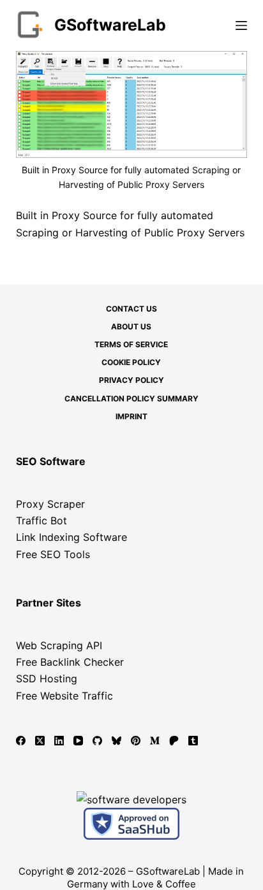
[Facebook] (21, 740)
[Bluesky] (116, 740)
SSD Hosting (46, 678)
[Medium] (155, 740)
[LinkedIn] (59, 740)
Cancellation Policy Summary (131, 398)
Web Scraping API (59, 645)
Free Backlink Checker (70, 662)
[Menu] (241, 25)
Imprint (131, 416)
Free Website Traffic (64, 695)
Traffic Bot (41, 520)
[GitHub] (97, 740)
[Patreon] (174, 740)
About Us (131, 326)
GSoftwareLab (110, 24)
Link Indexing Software (71, 537)
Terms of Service (131, 344)
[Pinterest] (135, 740)
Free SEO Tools (53, 554)
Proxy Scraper (50, 504)
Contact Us (131, 308)
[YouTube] (78, 740)
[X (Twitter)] (40, 740)
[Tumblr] (193, 740)
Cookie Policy (131, 362)
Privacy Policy (131, 380)
